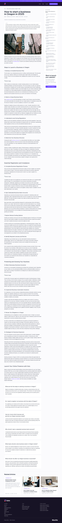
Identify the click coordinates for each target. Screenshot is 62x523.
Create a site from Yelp (43, 507)
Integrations (6, 509)
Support (5, 510)
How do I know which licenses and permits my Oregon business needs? (51, 60)
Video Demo (6, 515)
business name (9, 99)
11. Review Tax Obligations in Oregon (50, 46)
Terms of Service (12, 520)
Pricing (5, 506)
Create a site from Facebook (44, 505)
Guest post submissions (8, 514)
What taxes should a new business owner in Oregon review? (50, 66)
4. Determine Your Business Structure (50, 22)
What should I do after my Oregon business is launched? (51, 70)
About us (5, 505)
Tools (23, 505)
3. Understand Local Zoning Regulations (50, 20)
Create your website (15, 378)
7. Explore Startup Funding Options (50, 33)
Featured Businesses (7, 507)
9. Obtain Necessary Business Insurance (51, 41)
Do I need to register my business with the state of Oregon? (50, 57)
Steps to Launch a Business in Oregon (50, 12)
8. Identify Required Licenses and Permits (51, 35)
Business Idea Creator (25, 507)
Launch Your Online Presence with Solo (50, 51)
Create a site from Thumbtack (44, 506)
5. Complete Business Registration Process (49, 28)
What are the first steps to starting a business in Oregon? (51, 54)
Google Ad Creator (25, 509)
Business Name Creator (25, 506)
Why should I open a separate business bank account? (50, 63)
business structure (15, 140)
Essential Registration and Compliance (49, 25)
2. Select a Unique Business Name (50, 17)
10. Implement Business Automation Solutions (49, 43)
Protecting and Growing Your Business (49, 38)
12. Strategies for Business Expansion (50, 49)
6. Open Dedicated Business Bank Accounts (50, 30)
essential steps (16, 61)
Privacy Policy (6, 520)
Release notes (6, 511)
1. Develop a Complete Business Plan (51, 14)
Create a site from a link (43, 509)
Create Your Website (51, 86)
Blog (5, 8)
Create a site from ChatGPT (44, 510)
